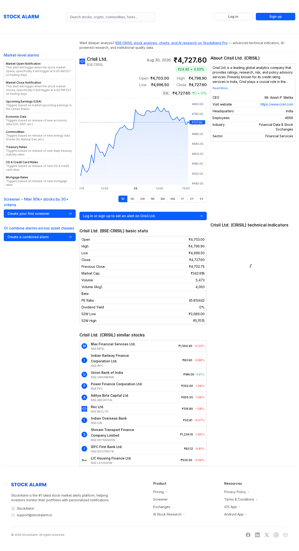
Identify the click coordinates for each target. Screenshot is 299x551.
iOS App (230, 507)
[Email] (285, 535)
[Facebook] (248, 535)
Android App (234, 514)
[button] (39, 69)
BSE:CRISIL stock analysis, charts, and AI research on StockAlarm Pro (171, 43)
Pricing (158, 492)
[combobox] (111, 17)
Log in (233, 16)
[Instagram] (276, 535)
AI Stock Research (167, 514)
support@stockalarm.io (34, 515)
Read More (220, 88)
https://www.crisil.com (276, 104)
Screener (160, 499)
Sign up (275, 16)
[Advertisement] (252, 181)
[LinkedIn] (257, 535)
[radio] (122, 199)
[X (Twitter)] (266, 535)
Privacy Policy (235, 492)
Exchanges (161, 507)
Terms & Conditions (239, 499)
